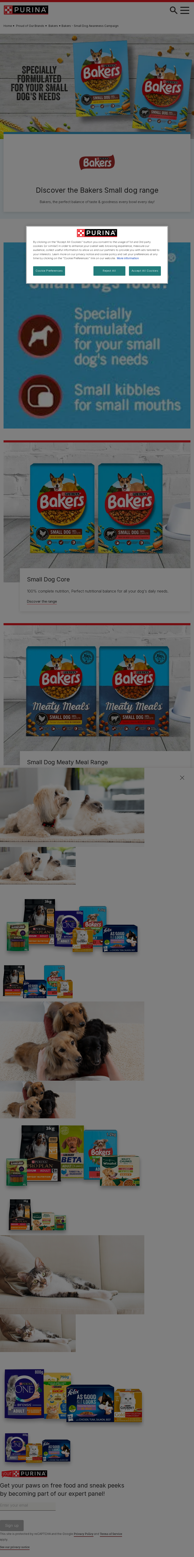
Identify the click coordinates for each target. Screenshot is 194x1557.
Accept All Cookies (145, 270)
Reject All (109, 270)
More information (128, 258)
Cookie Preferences (49, 270)
